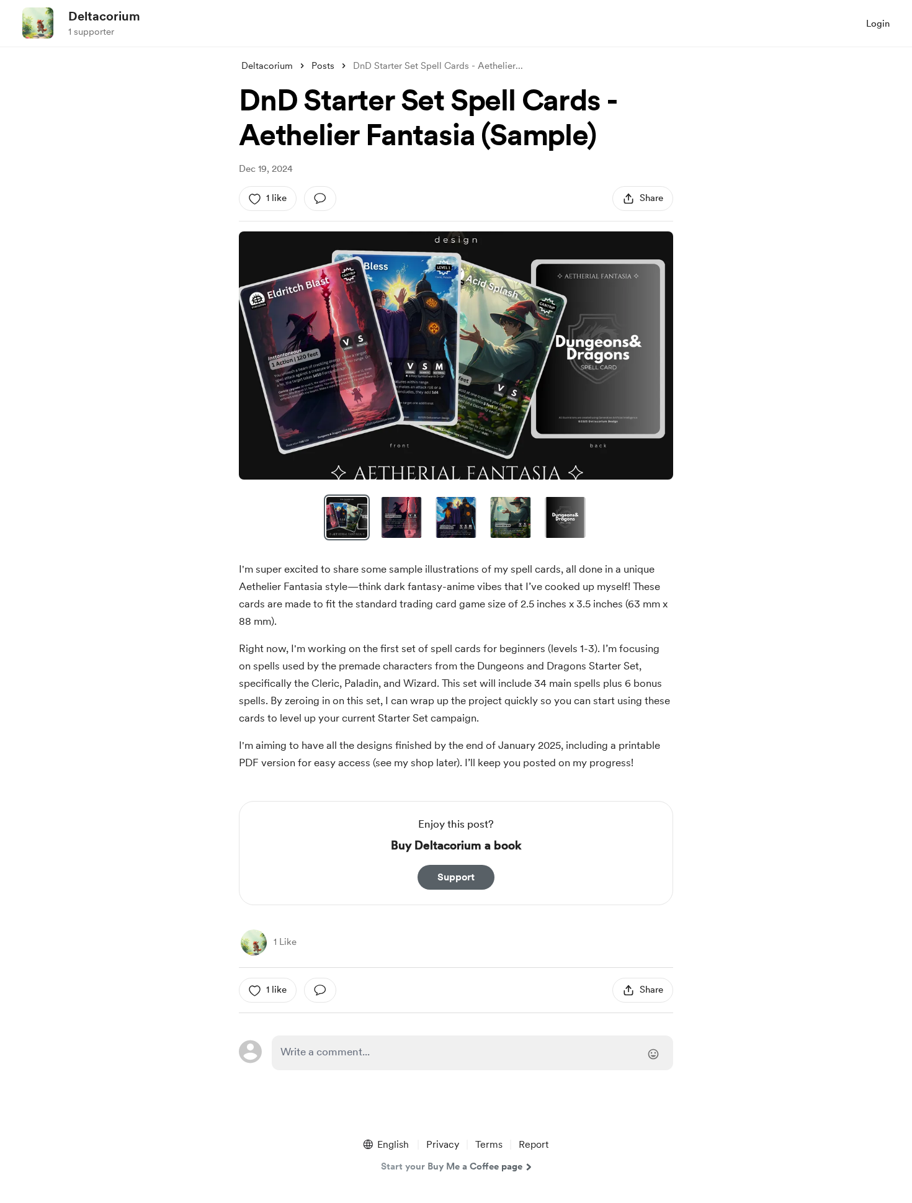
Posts (322, 65)
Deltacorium (104, 16)
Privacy (442, 1144)
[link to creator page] (254, 942)
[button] (456, 355)
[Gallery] (456, 355)
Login (878, 23)
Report (533, 1144)
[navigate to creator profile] (37, 22)
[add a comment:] (320, 198)
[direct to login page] (472, 1052)
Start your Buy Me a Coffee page (451, 1166)
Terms (489, 1144)
